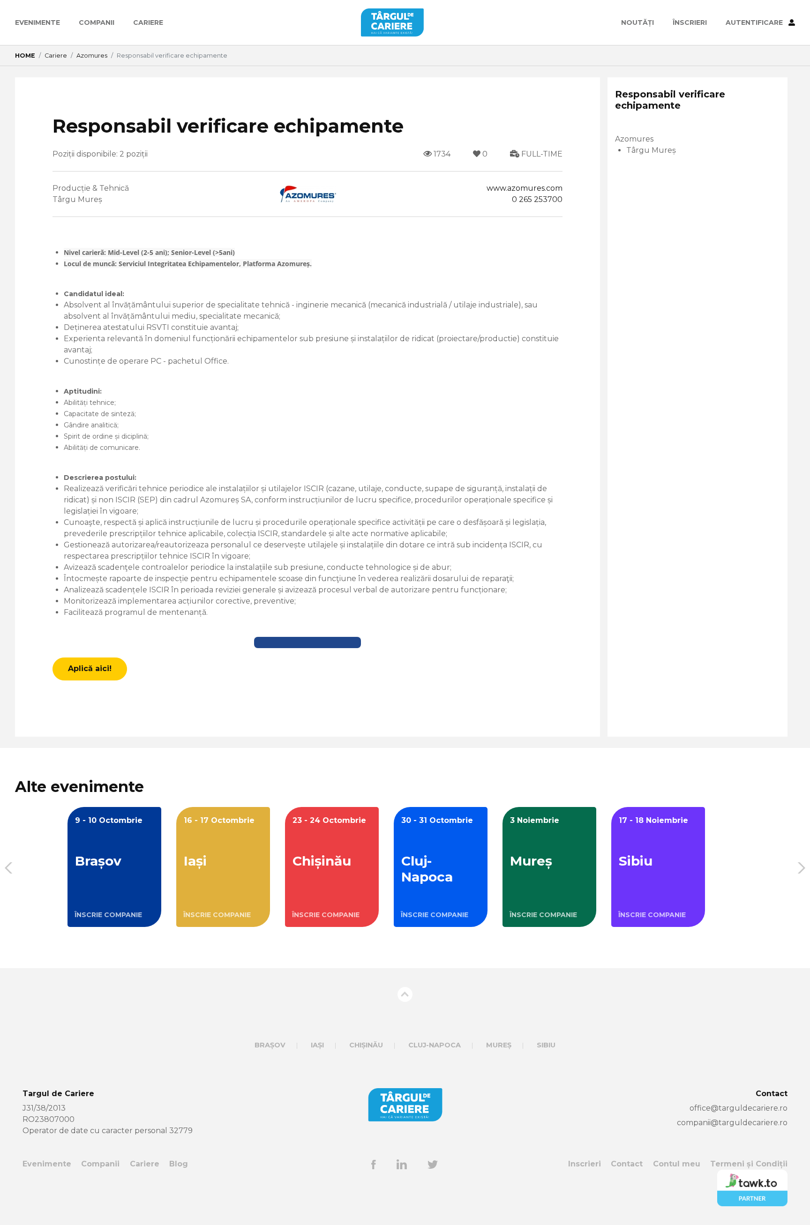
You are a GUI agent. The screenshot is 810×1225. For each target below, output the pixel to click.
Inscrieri (584, 1163)
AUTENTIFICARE (755, 22)
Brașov (270, 1045)
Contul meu (676, 1163)
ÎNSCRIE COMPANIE (108, 915)
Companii (96, 22)
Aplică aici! (90, 668)
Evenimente (37, 22)
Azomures (91, 55)
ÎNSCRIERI (690, 22)
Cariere (148, 22)
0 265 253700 (537, 199)
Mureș (498, 1045)
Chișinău (366, 1045)
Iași (317, 1045)
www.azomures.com (524, 188)
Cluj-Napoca (434, 1045)
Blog (178, 1163)
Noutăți (637, 22)
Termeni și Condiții (749, 1163)
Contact (627, 1163)
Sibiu (546, 1045)
